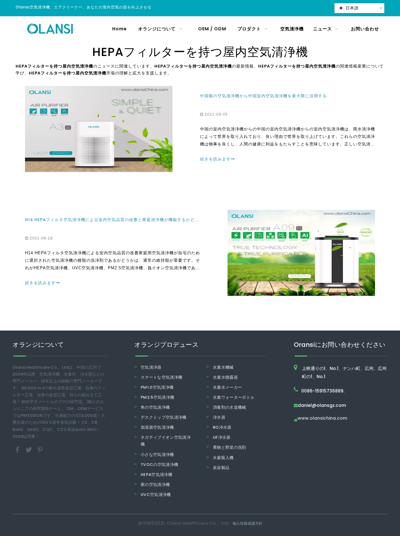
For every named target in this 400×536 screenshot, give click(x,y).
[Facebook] (18, 449)
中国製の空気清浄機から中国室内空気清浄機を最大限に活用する (263, 96)
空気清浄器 (151, 367)
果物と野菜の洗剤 (229, 447)
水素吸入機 (223, 458)
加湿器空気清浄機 (157, 427)
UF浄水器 (222, 437)
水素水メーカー (227, 387)
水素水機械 (223, 367)
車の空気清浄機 (155, 407)
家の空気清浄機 (155, 485)
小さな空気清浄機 (157, 455)
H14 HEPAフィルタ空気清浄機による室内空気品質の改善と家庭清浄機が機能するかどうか (114, 220)
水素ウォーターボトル (234, 397)
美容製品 (221, 468)
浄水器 (219, 417)
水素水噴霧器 (225, 377)
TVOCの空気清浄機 (159, 465)
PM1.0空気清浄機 (157, 387)
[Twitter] (29, 449)
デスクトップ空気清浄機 (164, 417)
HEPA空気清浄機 (156, 475)
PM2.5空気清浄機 (157, 397)
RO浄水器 (222, 427)
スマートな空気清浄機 (161, 377)
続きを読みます (215, 159)
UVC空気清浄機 (156, 495)
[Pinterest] (40, 449)
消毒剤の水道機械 (229, 407)
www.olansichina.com (322, 418)
